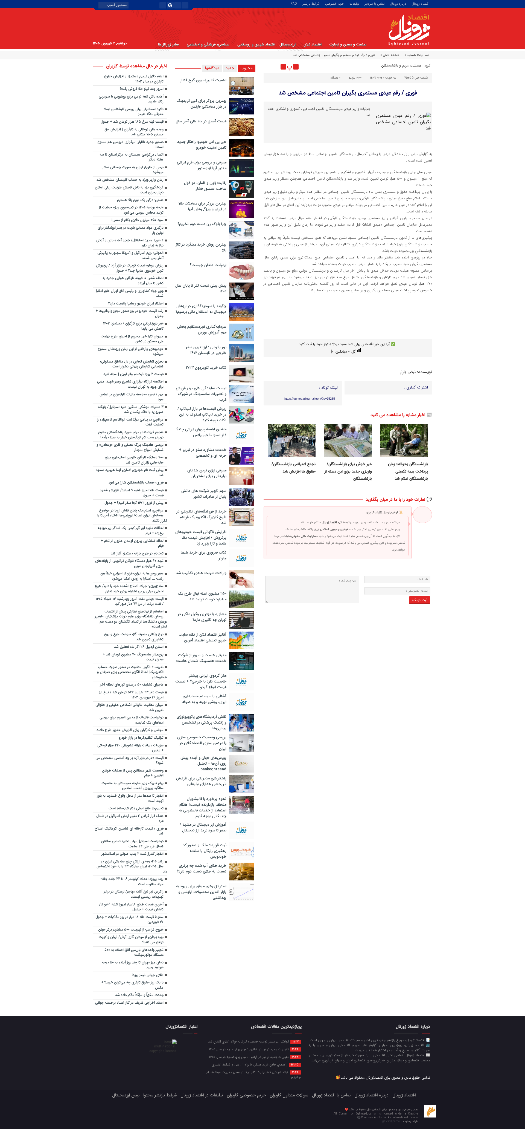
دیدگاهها (212, 68)
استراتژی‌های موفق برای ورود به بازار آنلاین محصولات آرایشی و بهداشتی (201, 892)
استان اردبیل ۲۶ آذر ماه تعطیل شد (139, 647)
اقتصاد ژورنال (420, 3)
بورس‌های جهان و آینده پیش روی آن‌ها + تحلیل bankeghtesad (203, 763)
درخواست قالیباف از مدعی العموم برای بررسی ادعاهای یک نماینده (132, 720)
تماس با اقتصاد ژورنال (331, 1095)
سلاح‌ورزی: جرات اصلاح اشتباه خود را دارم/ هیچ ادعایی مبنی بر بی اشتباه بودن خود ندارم (129, 589)
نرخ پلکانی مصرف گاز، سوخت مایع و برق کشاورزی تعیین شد (134, 637)
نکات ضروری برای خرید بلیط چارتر (203, 555)
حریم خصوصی (334, 3)
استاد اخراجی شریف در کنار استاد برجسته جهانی (129, 1003)
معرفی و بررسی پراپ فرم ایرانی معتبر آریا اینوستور (201, 165)
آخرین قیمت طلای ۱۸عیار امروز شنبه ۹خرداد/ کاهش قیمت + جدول (131, 907)
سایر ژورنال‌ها (168, 44)
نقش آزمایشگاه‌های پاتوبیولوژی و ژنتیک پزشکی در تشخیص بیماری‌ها (201, 722)
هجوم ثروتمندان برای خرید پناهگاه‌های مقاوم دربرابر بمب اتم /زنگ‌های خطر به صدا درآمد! (131, 435)
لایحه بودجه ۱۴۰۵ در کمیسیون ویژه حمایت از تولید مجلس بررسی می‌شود (131, 210)
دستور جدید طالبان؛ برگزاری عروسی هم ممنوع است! (130, 145)
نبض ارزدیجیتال (125, 1095)
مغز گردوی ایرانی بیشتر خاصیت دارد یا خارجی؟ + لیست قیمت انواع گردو (200, 681)
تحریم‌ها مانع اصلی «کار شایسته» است (136, 808)
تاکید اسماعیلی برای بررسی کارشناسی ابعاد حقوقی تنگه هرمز (134, 112)
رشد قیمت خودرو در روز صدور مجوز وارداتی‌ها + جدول (130, 314)
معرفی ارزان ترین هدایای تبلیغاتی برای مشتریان (206, 473)
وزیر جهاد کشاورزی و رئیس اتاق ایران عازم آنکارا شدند (130, 294)
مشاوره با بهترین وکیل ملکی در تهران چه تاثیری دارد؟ (202, 617)
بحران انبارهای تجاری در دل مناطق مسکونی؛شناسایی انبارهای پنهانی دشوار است (132, 364)
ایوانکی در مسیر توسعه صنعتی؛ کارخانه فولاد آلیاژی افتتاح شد (253, 1041)
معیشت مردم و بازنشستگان (401, 65)
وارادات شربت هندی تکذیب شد (201, 573)
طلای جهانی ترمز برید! (148, 975)
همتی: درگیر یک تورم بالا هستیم (140, 200)
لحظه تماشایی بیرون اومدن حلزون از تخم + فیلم (132, 543)
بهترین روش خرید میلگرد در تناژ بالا (201, 247)
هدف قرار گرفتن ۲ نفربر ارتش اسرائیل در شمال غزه (130, 819)
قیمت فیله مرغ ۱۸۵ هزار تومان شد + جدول (132, 122)
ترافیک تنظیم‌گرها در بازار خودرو (141, 738)
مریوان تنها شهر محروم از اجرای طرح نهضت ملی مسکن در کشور (132, 339)
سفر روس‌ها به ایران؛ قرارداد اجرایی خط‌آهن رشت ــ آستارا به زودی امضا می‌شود (132, 576)
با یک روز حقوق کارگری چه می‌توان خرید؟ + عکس (132, 985)
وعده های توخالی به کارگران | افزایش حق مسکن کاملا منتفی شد (134, 132)
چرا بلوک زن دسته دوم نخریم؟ (201, 224)
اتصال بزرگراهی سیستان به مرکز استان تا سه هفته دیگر (132, 157)
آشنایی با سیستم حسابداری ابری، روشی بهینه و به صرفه (204, 699)
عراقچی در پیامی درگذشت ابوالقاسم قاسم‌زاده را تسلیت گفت (130, 422)
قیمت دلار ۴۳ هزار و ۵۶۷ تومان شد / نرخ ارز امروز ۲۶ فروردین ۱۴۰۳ (131, 695)
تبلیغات (354, 3)
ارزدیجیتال (287, 44)
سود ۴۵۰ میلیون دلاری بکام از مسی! (138, 220)
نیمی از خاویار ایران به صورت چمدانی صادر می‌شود (133, 170)
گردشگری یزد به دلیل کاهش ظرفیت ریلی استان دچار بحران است (129, 190)
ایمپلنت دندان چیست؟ (208, 265)
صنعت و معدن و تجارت (347, 44)
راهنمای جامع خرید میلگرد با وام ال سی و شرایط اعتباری (255, 1064)
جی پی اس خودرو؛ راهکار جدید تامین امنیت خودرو (201, 145)
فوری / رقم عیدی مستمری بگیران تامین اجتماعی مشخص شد (348, 93)
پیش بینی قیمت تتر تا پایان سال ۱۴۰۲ (200, 288)
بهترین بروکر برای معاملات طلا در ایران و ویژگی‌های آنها (202, 206)
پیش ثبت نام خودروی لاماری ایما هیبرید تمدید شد (130, 473)
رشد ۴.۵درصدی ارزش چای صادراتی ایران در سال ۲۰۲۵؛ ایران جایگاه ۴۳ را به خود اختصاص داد (132, 866)
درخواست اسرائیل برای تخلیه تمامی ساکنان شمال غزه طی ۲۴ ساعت (132, 844)
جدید (230, 68)
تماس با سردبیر (374, 3)
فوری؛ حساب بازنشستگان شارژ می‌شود (136, 482)
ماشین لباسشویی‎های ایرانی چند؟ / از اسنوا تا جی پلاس (201, 432)
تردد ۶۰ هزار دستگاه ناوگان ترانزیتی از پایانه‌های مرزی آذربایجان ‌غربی (129, 563)
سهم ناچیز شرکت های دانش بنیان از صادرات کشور (203, 494)
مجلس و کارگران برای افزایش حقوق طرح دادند (130, 730)
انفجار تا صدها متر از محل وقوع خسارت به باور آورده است (130, 798)
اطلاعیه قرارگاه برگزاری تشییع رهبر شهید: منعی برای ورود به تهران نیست (130, 384)
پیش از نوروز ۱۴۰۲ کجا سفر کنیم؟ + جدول (134, 503)
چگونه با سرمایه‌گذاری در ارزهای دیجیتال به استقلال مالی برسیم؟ (201, 309)
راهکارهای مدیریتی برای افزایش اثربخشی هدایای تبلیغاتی (201, 781)
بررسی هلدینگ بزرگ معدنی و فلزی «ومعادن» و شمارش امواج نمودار (130, 447)
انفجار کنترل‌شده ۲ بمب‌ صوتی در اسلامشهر (132, 854)
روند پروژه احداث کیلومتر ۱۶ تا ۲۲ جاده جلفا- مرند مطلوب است (132, 882)
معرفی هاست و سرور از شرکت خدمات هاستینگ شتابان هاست (201, 658)
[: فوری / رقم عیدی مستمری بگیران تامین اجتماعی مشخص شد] (268, 67)
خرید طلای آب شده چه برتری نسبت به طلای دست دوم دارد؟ (201, 868)
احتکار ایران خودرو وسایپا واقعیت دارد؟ (136, 303)
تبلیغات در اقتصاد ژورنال (201, 1095)
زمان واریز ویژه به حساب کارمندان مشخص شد (130, 180)
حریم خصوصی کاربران (246, 1095)
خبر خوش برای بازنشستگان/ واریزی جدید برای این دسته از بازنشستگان (348, 471)
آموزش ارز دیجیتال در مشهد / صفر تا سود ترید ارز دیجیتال (203, 827)
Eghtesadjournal (391, 1121)
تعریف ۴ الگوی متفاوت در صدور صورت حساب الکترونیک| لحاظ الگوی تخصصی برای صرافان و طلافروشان (132, 672)
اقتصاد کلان (313, 44)
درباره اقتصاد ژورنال (371, 1095)
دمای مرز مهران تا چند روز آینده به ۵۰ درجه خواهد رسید (133, 965)
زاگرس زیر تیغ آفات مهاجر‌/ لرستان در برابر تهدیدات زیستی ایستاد (134, 894)
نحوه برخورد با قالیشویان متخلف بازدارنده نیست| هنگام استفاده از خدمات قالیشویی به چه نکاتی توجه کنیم (202, 807)
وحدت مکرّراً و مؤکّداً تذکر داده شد (139, 995)
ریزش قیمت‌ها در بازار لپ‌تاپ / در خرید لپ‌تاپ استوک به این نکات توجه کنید (201, 414)
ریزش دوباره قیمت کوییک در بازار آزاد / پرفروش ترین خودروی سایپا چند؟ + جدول (130, 268)
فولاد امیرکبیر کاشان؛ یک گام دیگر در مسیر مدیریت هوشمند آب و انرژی (253, 1074)
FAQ (294, 3)
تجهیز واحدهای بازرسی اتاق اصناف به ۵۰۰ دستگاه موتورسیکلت (134, 952)
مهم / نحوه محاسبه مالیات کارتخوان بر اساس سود (132, 397)
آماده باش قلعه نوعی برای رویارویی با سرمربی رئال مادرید (131, 99)
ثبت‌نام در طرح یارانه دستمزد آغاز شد (137, 553)
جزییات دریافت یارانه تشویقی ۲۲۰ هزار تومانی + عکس (130, 748)
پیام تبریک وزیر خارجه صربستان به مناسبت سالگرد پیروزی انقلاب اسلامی (132, 786)
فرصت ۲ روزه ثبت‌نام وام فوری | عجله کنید (133, 374)
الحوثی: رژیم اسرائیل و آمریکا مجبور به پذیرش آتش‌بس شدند (130, 255)
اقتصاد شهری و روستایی (256, 44)
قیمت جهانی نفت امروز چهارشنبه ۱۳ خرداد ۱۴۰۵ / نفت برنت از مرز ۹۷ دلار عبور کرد (130, 602)
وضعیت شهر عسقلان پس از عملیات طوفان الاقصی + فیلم (133, 773)
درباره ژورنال (398, 3)
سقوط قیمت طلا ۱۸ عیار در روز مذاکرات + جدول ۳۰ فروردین (129, 920)
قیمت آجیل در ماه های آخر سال (201, 121)
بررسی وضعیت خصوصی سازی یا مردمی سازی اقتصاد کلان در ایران (201, 743)
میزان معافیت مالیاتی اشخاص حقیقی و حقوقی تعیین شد (129, 707)
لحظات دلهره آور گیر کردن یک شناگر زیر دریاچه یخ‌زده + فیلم (131, 531)
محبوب (247, 68)
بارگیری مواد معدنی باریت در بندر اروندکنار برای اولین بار (131, 230)
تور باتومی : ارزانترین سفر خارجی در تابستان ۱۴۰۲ (206, 350)
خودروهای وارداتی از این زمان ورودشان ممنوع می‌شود (131, 352)
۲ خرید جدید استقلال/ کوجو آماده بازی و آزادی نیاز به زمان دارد (130, 243)
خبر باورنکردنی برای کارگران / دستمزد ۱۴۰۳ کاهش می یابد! (133, 326)
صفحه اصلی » (389, 54)
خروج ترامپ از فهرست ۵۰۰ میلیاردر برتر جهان (131, 929)
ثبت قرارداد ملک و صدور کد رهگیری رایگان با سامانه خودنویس (204, 851)
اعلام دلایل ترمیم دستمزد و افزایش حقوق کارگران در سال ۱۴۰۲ (134, 79)
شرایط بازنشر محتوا (160, 1095)
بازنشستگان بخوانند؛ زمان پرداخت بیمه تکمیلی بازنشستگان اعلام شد (408, 471)
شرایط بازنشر (311, 3)
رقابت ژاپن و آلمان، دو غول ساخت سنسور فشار (205, 186)
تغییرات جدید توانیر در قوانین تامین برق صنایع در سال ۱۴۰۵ (254, 1049)
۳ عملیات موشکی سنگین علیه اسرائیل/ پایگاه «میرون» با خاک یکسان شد (131, 410)
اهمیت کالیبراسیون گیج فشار (203, 80)
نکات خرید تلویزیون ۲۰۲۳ (206, 368)
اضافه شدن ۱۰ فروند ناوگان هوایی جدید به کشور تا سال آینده (133, 281)
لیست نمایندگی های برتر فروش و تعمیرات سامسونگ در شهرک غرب (201, 394)
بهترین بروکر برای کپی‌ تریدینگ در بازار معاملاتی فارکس (201, 104)
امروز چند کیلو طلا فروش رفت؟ (142, 89)
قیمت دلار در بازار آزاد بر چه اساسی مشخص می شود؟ (129, 761)
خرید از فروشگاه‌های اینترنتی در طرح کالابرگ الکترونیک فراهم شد (201, 517)
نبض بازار (408, 372)
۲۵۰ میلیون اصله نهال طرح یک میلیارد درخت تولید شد (202, 596)
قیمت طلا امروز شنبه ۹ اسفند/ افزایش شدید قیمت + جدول (132, 493)
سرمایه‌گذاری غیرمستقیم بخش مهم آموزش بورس (201, 329)
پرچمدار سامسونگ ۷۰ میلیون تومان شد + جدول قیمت (133, 657)
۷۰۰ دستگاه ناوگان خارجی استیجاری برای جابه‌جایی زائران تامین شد (134, 460)
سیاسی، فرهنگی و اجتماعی (208, 44)
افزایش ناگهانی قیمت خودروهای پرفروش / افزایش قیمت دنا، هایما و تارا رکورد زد (200, 537)
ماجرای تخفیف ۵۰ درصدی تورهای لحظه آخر (132, 684)
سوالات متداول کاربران (289, 1095)
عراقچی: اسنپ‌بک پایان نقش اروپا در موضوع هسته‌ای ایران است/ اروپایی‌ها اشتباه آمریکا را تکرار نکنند (132, 515)
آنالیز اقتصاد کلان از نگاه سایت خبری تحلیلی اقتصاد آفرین (202, 637)
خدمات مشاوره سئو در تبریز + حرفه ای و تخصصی (202, 453)
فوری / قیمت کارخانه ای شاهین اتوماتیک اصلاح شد (129, 831)
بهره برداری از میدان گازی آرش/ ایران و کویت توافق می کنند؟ (131, 940)
